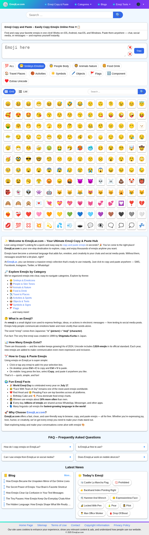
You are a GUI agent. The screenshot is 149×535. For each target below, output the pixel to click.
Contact (75, 525)
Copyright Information (96, 525)
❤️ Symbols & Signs (20, 305)
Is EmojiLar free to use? (111, 446)
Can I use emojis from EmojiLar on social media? (37, 457)
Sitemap (42, 525)
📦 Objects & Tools (19, 301)
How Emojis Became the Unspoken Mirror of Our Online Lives (38, 481)
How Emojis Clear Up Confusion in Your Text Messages (34, 493)
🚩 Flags (14, 308)
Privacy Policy (122, 525)
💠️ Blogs (102, 4)
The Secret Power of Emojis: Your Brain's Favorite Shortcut (36, 487)
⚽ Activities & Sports (21, 298)
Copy (139, 51)
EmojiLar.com (17, 4)
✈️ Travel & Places (19, 294)
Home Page (26, 525)
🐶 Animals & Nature (20, 287)
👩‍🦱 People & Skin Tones (22, 284)
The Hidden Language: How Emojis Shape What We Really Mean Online (43, 504)
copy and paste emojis (74, 245)
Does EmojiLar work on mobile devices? (111, 457)
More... (67, 475)
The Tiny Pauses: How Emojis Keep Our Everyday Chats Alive (38, 498)
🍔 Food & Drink (18, 291)
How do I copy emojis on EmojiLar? (37, 446)
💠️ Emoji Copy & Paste (56, 4)
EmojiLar (12, 262)
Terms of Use (59, 525)
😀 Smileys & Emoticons (22, 280)
